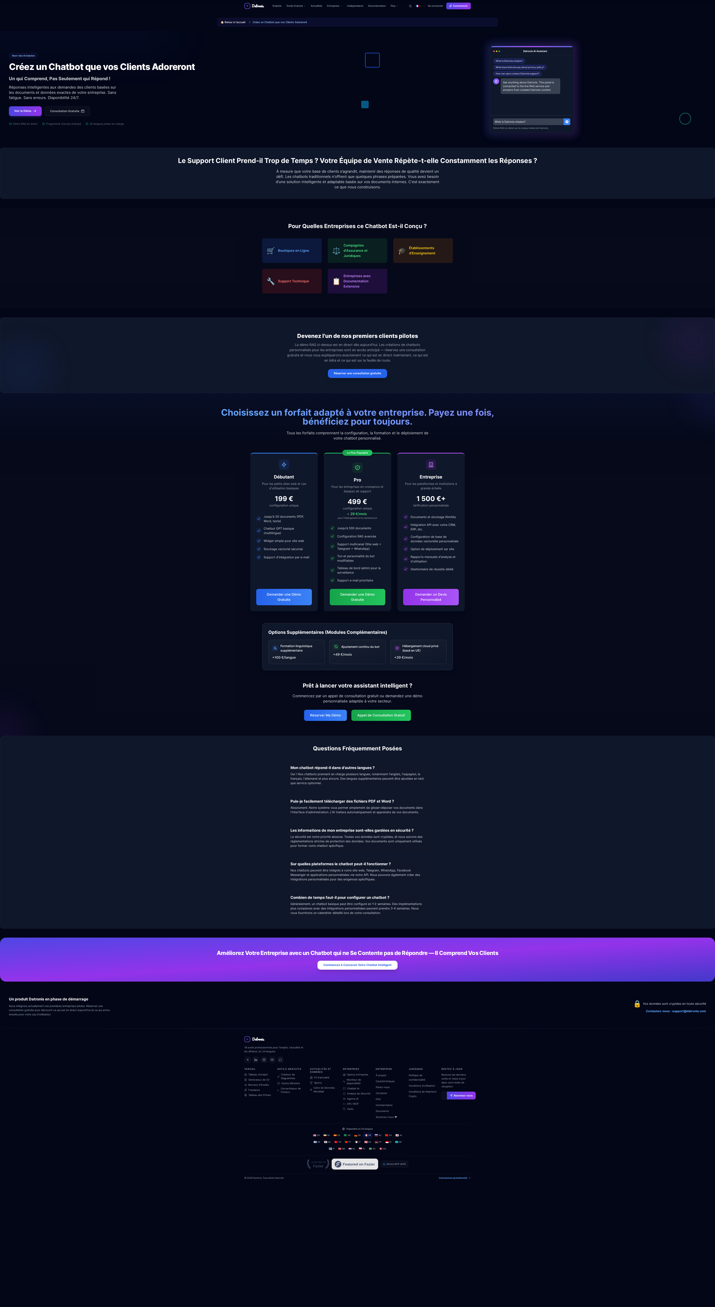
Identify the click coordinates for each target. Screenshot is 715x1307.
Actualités (316, 5)
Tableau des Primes (259, 1094)
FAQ (378, 1099)
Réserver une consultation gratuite (357, 373)
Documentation (377, 5)
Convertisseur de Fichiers (291, 1090)
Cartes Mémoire (290, 1083)
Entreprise (333, 5)
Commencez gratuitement (453, 1177)
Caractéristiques (385, 1081)
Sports (318, 1082)
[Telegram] (280, 1059)
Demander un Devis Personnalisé (431, 597)
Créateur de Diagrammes (288, 1076)
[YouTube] (272, 1059)
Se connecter (435, 5)
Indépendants (355, 5)
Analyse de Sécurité (358, 1093)
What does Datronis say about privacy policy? (520, 67)
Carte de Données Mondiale (324, 1089)
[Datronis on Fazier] (318, 1164)
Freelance (254, 1089)
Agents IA (352, 1098)
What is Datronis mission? (509, 60)
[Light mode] (410, 6)
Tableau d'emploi (258, 1074)
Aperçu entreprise (357, 1074)
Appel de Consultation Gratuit (381, 715)
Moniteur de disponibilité (354, 1081)
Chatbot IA (353, 1088)
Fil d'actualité (321, 1077)
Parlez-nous (383, 1087)
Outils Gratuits (294, 5)
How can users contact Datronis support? (517, 73)
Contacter (381, 1093)
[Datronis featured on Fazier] (355, 1164)
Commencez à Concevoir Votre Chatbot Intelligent (357, 965)
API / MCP (353, 1103)
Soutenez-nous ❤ (386, 1116)
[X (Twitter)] (247, 1059)
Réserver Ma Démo (325, 715)
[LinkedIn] (255, 1059)
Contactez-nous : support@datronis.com (676, 1011)
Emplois (277, 5)
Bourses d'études (258, 1084)
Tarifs (350, 1108)
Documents (382, 1111)
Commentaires (384, 1105)
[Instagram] (264, 1059)
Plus (395, 6)
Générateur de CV (259, 1079)
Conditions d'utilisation (422, 1085)
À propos (381, 1075)
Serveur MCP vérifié (396, 1164)
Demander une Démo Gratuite (284, 597)
